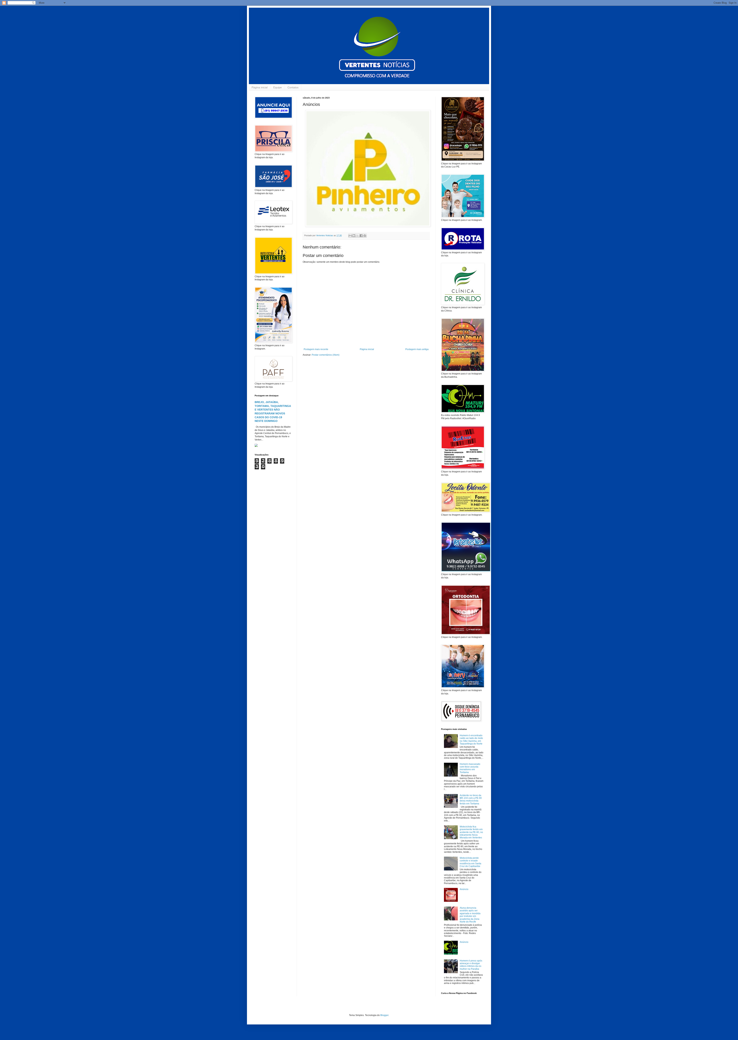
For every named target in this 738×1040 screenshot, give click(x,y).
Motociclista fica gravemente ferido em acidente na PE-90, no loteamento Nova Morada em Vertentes (471, 832)
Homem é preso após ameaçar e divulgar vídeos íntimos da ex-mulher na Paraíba (471, 964)
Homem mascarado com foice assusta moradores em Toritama (470, 768)
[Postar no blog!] (354, 236)
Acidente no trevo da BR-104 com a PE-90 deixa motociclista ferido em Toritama (471, 799)
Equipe (277, 87)
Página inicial (260, 87)
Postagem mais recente (316, 349)
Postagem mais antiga (417, 349)
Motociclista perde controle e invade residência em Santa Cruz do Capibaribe (470, 862)
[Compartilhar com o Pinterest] (365, 236)
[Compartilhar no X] (357, 236)
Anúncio (464, 889)
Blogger (384, 1015)
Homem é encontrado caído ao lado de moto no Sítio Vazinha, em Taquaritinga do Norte (471, 739)
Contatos (293, 87)
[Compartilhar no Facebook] (361, 236)
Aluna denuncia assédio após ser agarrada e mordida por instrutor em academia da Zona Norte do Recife (470, 915)
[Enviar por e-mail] (350, 236)
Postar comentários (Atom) (325, 355)
